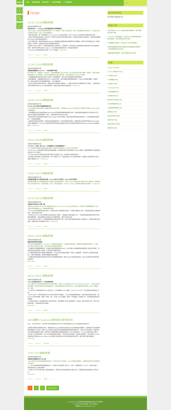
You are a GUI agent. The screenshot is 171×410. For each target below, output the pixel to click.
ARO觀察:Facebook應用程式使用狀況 (50, 320)
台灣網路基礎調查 (113, 108)
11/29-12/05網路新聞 (40, 64)
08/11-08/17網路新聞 (40, 275)
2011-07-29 (30, 379)
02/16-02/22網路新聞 (40, 198)
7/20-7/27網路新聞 (39, 353)
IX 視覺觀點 (67, 2)
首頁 (27, 2)
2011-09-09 (30, 266)
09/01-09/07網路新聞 (40, 236)
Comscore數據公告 (113, 71)
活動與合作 (111, 120)
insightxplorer (38, 54)
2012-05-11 (30, 163)
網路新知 (46, 54)
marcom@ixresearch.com (88, 406)
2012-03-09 (30, 188)
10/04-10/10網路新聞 (40, 100)
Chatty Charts (111, 67)
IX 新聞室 (110, 75)
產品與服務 (36, 2)
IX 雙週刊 (110, 83)
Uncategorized (112, 87)
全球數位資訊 (111, 96)
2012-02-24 (30, 226)
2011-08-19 (30, 310)
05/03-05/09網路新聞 (40, 140)
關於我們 (45, 2)
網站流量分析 (47, 343)
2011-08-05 (30, 343)
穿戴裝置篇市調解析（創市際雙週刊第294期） (122, 53)
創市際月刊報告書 (113, 100)
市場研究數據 (56, 2)
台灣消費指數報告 (113, 104)
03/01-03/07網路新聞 (40, 173)
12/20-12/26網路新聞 (40, 22)
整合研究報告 (111, 116)
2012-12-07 (30, 90)
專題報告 (110, 112)
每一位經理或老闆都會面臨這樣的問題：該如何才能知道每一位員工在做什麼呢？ (53, 148)
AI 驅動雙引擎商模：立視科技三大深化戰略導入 (122, 43)
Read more (63, 50)
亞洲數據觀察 (111, 91)
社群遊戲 (86, 330)
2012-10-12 (30, 130)
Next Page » (52, 388)
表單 (121, 17)
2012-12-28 (30, 54)
